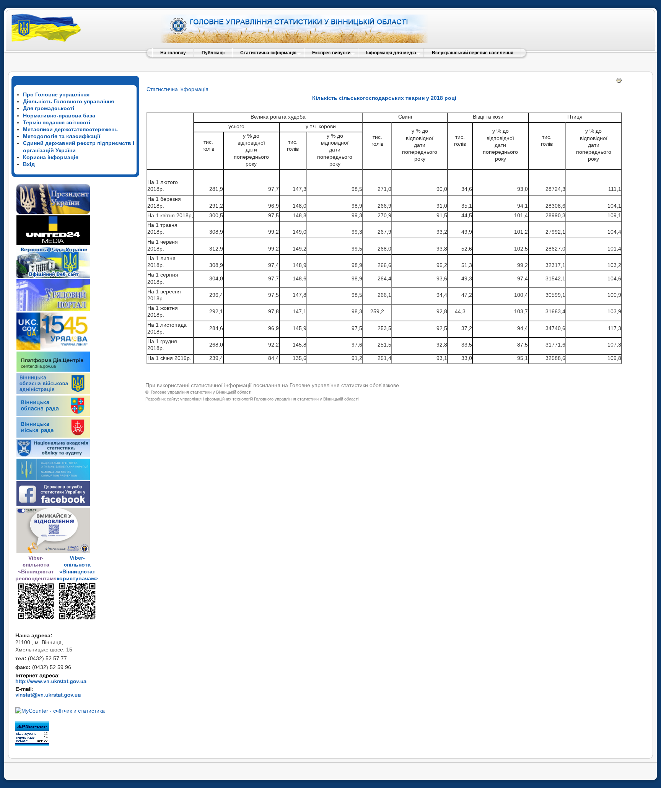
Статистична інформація (177, 89)
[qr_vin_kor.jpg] (36, 618)
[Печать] (619, 81)
